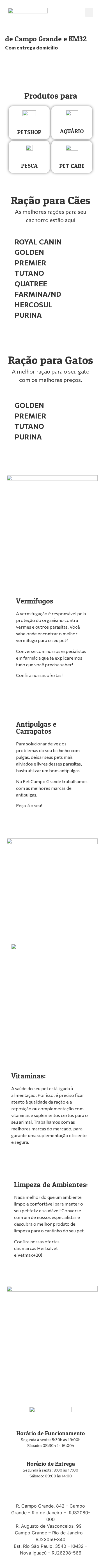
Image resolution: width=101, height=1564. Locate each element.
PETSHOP (29, 132)
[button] (89, 12)
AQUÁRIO (72, 131)
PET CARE (71, 166)
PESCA (29, 165)
